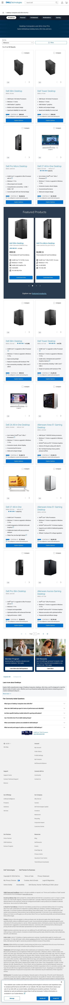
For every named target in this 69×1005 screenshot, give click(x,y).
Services (6, 810)
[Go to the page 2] (36, 286)
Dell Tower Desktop (46, 91)
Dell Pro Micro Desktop (16, 166)
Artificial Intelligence (9, 799)
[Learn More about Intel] (27, 732)
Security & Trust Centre (40, 858)
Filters (52, 42)
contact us (33, 939)
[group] (21, 253)
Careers (36, 802)
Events (36, 846)
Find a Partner (8, 838)
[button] (62, 2)
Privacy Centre (38, 854)
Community (37, 775)
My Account (37, 747)
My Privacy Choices (10, 880)
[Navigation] (2, 2)
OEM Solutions (8, 842)
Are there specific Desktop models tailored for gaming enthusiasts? (23, 713)
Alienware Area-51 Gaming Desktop (49, 426)
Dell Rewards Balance (40, 763)
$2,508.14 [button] (39, 252)
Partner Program (8, 846)
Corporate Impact (39, 822)
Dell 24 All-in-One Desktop (18, 425)
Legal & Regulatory (48, 880)
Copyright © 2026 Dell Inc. (12, 876)
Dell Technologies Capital (41, 806)
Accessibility (20, 885)
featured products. (39, 293)
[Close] (61, 982)
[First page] (21, 633)
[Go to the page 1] (32, 286)
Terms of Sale (29, 876)
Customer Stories (39, 826)
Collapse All (17, 677)
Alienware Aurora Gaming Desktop (49, 592)
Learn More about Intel (39, 734)
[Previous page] (26, 634)
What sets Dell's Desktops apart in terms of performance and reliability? (24, 708)
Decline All (42, 998)
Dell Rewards (38, 842)
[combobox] (41, 2)
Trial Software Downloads (41, 862)
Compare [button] (26, 53)
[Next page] (43, 634)
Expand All (7, 677)
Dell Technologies (9, 870)
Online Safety (8, 885)
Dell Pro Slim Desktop (16, 591)
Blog (35, 838)
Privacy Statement (43, 876)
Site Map (6, 747)
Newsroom (37, 814)
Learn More (50, 668)
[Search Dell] (56, 2)
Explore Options (18, 120)
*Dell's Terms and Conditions (11, 892)
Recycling (37, 818)
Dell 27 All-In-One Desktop (49, 166)
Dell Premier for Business (27, 870)
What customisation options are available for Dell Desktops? (21, 722)
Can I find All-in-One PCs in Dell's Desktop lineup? (17, 718)
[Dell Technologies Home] (14, 2)
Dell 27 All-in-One (13, 507)
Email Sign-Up (38, 850)
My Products (38, 759)
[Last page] (47, 633)
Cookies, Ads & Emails (31, 880)
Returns (6, 783)
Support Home (8, 775)
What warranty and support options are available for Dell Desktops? (23, 727)
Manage (12, 998)
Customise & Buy (21, 277)
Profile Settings (38, 755)
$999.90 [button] (12, 252)
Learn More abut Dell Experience (19, 668)
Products (6, 802)
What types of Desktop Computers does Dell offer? (18, 703)
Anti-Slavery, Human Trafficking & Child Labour (43, 885)
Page (30, 634)
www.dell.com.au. (28, 894)
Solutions (6, 806)
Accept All (56, 998)
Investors (37, 810)
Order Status (38, 751)
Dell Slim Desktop (14, 91)
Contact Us (37, 779)
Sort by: (4, 40)
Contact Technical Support (11, 779)
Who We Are (37, 799)
